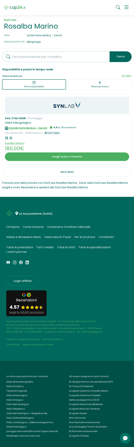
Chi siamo (13, 227)
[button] (126, 7)
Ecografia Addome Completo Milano (88, 390)
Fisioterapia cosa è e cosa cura (23, 435)
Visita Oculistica (15, 386)
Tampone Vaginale (16, 390)
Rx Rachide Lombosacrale (83, 431)
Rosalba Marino (14, 143)
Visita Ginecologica (16, 395)
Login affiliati (23, 281)
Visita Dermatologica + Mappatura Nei (26, 413)
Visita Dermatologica (17, 404)
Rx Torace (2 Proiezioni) (81, 386)
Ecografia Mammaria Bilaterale (86, 404)
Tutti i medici (45, 247)
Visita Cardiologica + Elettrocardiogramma (29, 422)
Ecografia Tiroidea (79, 435)
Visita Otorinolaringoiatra (19, 381)
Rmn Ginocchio (77, 417)
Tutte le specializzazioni (94, 247)
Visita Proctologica (16, 426)
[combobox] (54, 57)
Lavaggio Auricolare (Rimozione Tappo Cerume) (32, 431)
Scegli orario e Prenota (67, 156)
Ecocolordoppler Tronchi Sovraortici (88, 426)
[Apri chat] (125, 438)
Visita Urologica (14, 399)
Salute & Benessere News (23, 237)
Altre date (67, 172)
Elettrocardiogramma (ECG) (84, 399)
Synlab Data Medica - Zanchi (28, 128)
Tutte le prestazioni (19, 247)
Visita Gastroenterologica (20, 417)
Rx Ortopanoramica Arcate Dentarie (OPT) (91, 381)
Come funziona (33, 227)
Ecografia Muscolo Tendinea (84, 408)
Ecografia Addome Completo (85, 395)
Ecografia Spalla (78, 413)
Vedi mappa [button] (53, 133)
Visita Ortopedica (15, 408)
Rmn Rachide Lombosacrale (84, 422)
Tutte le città (66, 247)
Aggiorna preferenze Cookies (38, 344)
